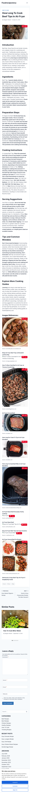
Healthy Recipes (6, 725)
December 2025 (6, 760)
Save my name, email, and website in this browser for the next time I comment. (14, 698)
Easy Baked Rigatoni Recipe (7, 593)
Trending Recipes (6, 729)
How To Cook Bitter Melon (12, 631)
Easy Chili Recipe (6, 741)
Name (5, 680)
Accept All (15, 782)
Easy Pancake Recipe (8, 736)
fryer (8, 584)
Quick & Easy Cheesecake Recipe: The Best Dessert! (22, 594)
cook (4, 584)
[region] (15, 781)
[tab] (12, 640)
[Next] (26, 624)
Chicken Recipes (6, 723)
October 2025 (5, 764)
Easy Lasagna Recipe (8, 739)
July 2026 (4, 753)
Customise (15, 786)
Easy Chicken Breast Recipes (10, 744)
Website (5, 694)
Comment (5, 657)
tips (13, 584)
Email (5, 687)
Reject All (15, 790)
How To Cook (5, 10)
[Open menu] (27, 3)
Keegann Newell (7, 19)
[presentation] (15, 619)
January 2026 (5, 758)
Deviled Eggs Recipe (7, 747)
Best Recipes (5, 721)
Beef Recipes (5, 719)
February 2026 (6, 756)
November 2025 (6, 762)
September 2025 (6, 766)
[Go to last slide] (4, 624)
